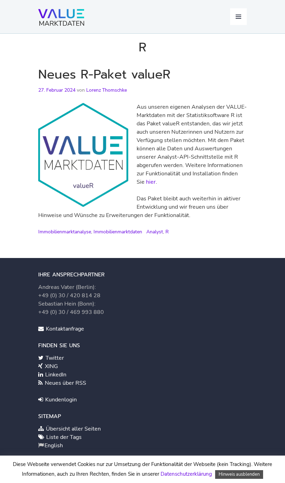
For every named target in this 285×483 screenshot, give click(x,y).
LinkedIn (55, 374)
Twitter (54, 358)
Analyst (154, 231)
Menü (238, 16)
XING (50, 366)
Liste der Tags (63, 437)
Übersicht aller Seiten (72, 429)
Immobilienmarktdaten (117, 231)
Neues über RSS (64, 383)
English (53, 445)
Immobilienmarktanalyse (64, 231)
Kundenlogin (60, 399)
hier (151, 182)
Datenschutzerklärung (186, 473)
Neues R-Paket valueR (104, 74)
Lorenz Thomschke (106, 90)
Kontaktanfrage (64, 329)
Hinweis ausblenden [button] (239, 474)
